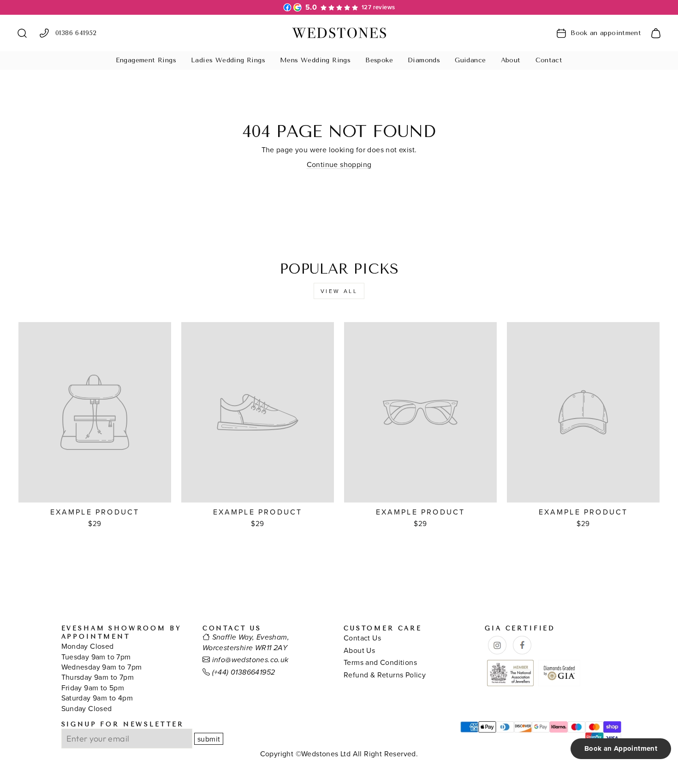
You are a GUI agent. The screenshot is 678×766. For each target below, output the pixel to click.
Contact (549, 60)
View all (339, 291)
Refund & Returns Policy (385, 675)
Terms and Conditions (380, 662)
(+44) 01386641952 (243, 672)
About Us (359, 650)
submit (208, 739)
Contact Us (362, 638)
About (511, 60)
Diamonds (424, 60)
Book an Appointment (620, 748)
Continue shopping (339, 164)
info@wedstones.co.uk (250, 660)
